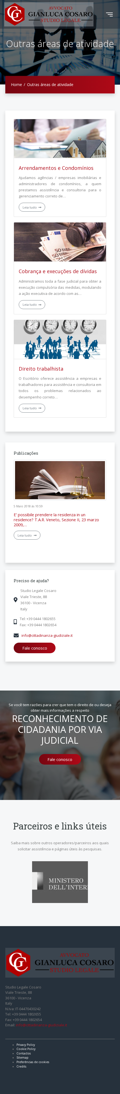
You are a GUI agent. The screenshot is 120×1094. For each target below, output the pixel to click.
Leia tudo (30, 207)
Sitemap (22, 1057)
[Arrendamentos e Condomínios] (60, 138)
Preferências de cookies (32, 1062)
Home (16, 84)
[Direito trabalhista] (60, 339)
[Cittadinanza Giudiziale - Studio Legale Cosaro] (48, 14)
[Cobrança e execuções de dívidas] (60, 241)
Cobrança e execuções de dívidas (58, 271)
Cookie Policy (25, 1049)
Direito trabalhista (41, 368)
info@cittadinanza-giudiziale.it (47, 635)
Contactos (23, 1053)
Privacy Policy (25, 1045)
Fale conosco (34, 648)
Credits (21, 1066)
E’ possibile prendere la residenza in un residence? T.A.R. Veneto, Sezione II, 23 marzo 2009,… (56, 519)
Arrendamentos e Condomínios (56, 168)
